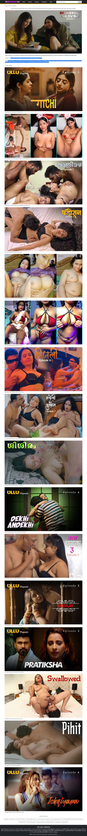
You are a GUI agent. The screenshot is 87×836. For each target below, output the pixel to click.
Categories (44, 1)
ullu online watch (79, 819)
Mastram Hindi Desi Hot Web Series (55, 60)
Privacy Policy (44, 834)
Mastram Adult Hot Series (43, 60)
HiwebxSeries (16, 62)
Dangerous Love (38, 58)
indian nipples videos (31, 819)
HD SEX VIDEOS (43, 827)
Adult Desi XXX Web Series (73, 60)
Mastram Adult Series (34, 60)
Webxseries (8, 62)
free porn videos (36, 832)
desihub (21, 62)
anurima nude (40, 819)
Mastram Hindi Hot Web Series (25, 58)
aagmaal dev (65, 822)
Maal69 (47, 62)
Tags (51, 1)
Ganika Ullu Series (31, 822)
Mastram (33, 58)
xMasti (30, 62)
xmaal (12, 62)
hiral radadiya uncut (56, 819)
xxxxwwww (57, 822)
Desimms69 (43, 62)
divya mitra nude (20, 819)
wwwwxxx (47, 819)
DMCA (31, 834)
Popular (30, 1)
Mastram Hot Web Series (24, 60)
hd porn (34, 829)
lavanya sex (12, 819)
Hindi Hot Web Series (14, 58)
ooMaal (38, 62)
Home (23, 1)
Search (79, 2)
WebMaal (34, 62)
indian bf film (22, 822)
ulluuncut (26, 62)
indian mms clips (40, 822)
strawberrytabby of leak (67, 819)
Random (37, 1)
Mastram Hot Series (15, 60)
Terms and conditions (52, 834)
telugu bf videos (49, 822)
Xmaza (80, 60)
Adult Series (65, 60)
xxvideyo (6, 819)
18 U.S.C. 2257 (36, 834)
